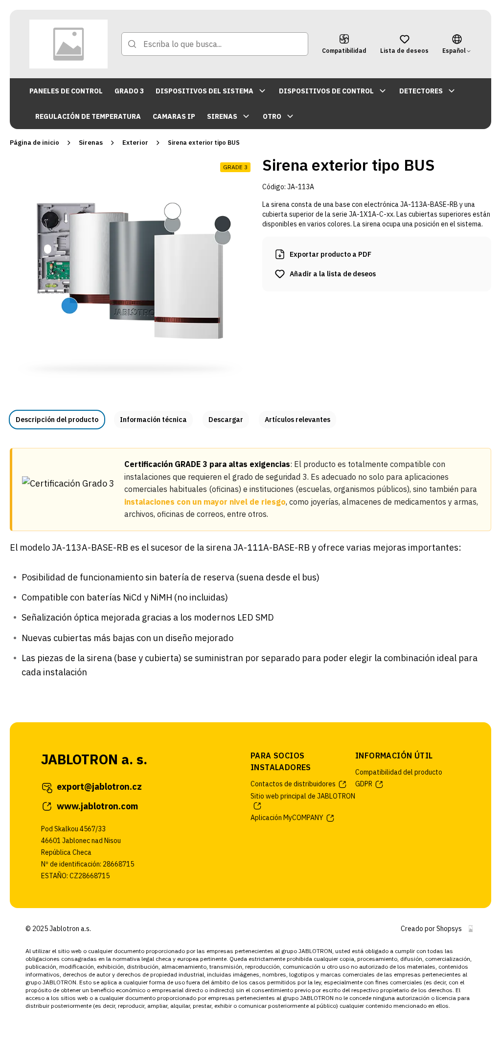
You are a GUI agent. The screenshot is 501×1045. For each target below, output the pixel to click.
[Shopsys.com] (471, 929)
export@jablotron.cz (99, 786)
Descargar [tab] (225, 419)
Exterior (135, 142)
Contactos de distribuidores (293, 783)
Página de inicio (34, 142)
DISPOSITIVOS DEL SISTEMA (204, 91)
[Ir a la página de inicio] (68, 44)
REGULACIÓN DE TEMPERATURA (88, 116)
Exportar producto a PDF (330, 254)
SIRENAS (222, 116)
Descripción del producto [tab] (57, 419)
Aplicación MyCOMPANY (286, 817)
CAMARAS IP (174, 116)
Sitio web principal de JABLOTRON (302, 796)
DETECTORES (421, 91)
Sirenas (91, 142)
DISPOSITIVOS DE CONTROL (326, 91)
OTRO (272, 116)
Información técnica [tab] (153, 419)
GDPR (363, 783)
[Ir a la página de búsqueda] (132, 44)
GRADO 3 (129, 91)
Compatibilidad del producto (398, 772)
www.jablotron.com (97, 806)
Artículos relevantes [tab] (297, 419)
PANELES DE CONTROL (66, 91)
